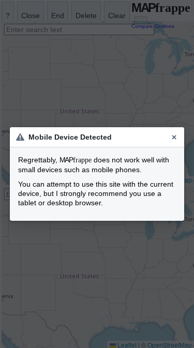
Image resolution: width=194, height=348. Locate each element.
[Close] (174, 137)
